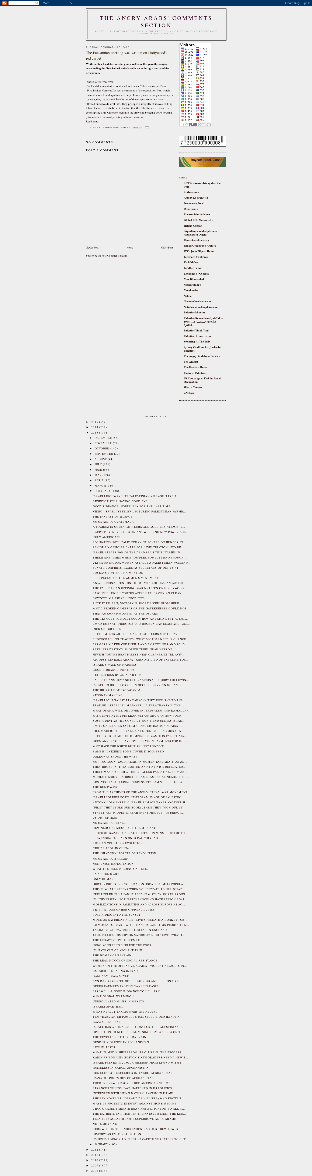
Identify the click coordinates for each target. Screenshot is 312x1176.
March (101, 485)
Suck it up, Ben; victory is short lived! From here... (137, 603)
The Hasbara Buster (196, 367)
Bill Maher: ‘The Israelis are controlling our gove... (139, 731)
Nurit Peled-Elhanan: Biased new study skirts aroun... (140, 894)
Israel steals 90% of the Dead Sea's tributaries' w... (138, 552)
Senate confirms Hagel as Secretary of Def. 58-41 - (136, 568)
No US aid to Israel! (110, 823)
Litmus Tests (104, 1047)
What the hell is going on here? (120, 869)
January (102, 1144)
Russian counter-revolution (118, 843)
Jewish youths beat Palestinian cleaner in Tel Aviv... (139, 654)
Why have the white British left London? (128, 746)
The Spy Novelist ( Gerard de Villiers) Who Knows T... (138, 1098)
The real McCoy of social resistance (125, 960)
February (103, 491)
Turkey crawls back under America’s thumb (132, 1083)
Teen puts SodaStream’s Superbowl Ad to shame (134, 1119)
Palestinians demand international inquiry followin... (141, 680)
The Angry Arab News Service (202, 356)
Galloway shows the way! (115, 756)
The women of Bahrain (112, 955)
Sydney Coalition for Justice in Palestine (202, 348)
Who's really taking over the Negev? (125, 1011)
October (102, 448)
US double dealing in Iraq (115, 971)
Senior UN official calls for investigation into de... (138, 547)
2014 (95, 427)
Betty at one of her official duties (124, 909)
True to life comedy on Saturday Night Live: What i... (139, 935)
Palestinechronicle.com (198, 336)
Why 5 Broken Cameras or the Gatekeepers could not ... (141, 608)
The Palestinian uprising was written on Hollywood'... (140, 588)
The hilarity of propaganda (117, 690)
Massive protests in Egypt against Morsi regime (135, 1103)
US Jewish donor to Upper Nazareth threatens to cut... (140, 1139)
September (104, 454)
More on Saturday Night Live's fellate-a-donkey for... (140, 920)
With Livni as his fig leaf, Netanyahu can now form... (138, 715)
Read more (92, 121)
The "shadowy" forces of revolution (124, 853)
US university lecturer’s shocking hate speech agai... (140, 899)
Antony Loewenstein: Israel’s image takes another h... (140, 802)
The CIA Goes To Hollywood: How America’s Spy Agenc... (140, 618)
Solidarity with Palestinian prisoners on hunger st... (139, 542)
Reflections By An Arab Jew (117, 675)
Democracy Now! (194, 203)
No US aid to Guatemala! (114, 521)
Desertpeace (191, 209)
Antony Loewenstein (196, 197)
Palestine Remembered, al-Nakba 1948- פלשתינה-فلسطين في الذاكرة (203, 321)
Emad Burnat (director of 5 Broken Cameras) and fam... (141, 624)
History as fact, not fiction (117, 1134)
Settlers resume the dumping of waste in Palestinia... (140, 736)
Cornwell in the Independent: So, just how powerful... (140, 1129)
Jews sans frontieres (196, 257)
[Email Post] (146, 127)
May (99, 475)
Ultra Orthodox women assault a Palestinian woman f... (142, 562)
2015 (95, 422)
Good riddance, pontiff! (113, 670)
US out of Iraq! (105, 818)
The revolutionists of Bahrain (119, 1037)
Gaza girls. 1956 (106, 1022)
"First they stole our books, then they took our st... (139, 807)
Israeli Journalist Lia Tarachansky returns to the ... (139, 700)
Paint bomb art (106, 874)
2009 (95, 1165)
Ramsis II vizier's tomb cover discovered (128, 751)
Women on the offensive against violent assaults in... (140, 966)
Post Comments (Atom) (115, 255)
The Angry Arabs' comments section (156, 21)
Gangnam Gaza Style (111, 976)
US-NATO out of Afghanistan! (117, 950)
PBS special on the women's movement (126, 578)
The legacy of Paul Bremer (116, 940)
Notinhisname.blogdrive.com (201, 307)
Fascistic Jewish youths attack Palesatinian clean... (138, 593)
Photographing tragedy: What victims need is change (139, 639)
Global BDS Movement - (198, 220)
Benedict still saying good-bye (120, 501)
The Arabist (191, 361)
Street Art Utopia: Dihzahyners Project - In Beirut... (138, 812)
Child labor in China (111, 848)
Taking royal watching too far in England (130, 930)
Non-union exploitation (113, 864)
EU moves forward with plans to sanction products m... (141, 925)
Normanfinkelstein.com (198, 301)
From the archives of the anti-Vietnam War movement (140, 792)
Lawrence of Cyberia (196, 273)
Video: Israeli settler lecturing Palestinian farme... (139, 511)
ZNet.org (189, 393)
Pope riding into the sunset (117, 914)
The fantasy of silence (113, 516)
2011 (95, 1155)
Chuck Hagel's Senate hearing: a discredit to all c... (139, 1108)
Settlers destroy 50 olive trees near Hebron (132, 649)
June (99, 470)
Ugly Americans (107, 537)
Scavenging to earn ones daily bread (125, 838)
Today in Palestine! (195, 373)
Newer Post (92, 247)
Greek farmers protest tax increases (126, 986)
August (101, 459)
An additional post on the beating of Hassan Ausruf (138, 583)
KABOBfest (191, 262)
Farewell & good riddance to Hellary (126, 991)
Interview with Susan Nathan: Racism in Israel (133, 1093)
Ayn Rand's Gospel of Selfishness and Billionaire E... (138, 981)
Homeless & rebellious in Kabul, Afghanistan (133, 1073)
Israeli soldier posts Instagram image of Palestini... (138, 797)
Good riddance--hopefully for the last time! (132, 506)
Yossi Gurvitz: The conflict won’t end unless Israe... (139, 721)
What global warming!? (113, 996)
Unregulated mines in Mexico (118, 1001)
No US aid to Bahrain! (111, 858)
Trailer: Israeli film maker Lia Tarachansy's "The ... (138, 705)
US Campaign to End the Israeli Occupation (203, 380)
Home (129, 247)
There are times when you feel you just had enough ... (140, 557)
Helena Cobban (193, 225)
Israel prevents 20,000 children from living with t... (138, 1062)
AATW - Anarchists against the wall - (202, 184)
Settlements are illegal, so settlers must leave (136, 634)
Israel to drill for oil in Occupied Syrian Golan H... (138, 685)
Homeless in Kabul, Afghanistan (121, 1067)
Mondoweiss (191, 290)
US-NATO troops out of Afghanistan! (124, 1078)
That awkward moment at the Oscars (125, 613)
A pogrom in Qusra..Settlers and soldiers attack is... (139, 527)
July (99, 464)
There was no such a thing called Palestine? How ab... (140, 772)
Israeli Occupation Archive (200, 245)
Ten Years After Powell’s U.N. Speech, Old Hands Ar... (138, 1017)
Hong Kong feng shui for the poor (122, 945)
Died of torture (107, 629)
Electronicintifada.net (197, 214)
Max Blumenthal (194, 279)
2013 (95, 432)
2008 (95, 1171)
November (104, 443)
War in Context (193, 387)
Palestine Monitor (194, 312)
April (100, 480)
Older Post (167, 247)
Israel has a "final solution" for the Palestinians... (138, 1027)
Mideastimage (192, 284)
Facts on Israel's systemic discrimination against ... (138, 726)
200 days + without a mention (118, 573)
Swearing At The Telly (197, 341)
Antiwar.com (191, 192)
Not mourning (105, 1124)
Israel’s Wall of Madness (115, 665)
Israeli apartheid (108, 1006)
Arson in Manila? (107, 695)
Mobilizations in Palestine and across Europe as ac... (139, 904)
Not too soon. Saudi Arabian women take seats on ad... (140, 761)
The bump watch (107, 787)
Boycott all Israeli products (119, 598)
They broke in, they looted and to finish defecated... (139, 767)
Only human (103, 879)
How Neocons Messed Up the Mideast (124, 828)
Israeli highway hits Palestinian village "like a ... (136, 496)
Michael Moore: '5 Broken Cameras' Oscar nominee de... (141, 777)
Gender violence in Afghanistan (121, 1042)
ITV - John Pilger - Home (199, 251)
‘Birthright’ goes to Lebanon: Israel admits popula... (139, 884)
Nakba (188, 296)
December (104, 438)
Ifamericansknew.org (196, 240)
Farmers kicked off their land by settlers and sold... (140, 644)
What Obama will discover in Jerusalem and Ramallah (141, 710)
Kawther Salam (193, 268)
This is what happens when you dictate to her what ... (139, 889)
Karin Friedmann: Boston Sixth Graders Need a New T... (140, 1057)
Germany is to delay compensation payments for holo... (141, 741)
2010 (95, 1160)
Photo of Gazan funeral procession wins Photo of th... (140, 833)
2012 (95, 1149)
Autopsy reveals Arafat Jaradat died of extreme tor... (141, 659)
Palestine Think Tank (196, 330)
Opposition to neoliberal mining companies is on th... (139, 1032)
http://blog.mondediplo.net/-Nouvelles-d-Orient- (200, 232)
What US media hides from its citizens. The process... (138, 1052)
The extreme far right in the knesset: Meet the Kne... (139, 1114)
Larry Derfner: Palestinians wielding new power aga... (141, 532)
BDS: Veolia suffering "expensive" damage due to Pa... (139, 782)
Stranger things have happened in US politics (132, 1088)
